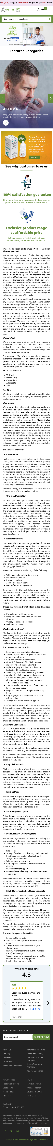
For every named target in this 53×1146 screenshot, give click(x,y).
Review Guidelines (35, 1071)
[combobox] (26, 19)
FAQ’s (29, 1080)
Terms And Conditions (12, 1066)
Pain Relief (7, 1096)
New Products (9, 1080)
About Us (7, 1050)
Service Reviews (34, 1084)
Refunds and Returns (36, 1050)
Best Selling (8, 1088)
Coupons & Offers (34, 1092)
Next (29, 42)
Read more (34, 1009)
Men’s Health (9, 1092)
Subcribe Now (41, 1037)
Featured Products (11, 1084)
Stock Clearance (34, 1096)
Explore (6, 123)
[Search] (49, 19)
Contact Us (7, 1058)
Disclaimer (7, 1062)
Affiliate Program (34, 1088)
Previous (24, 42)
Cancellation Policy (35, 1054)
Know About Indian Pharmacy (35, 1059)
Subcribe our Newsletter (16, 1030)
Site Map (6, 1054)
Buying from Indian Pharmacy (35, 1065)
